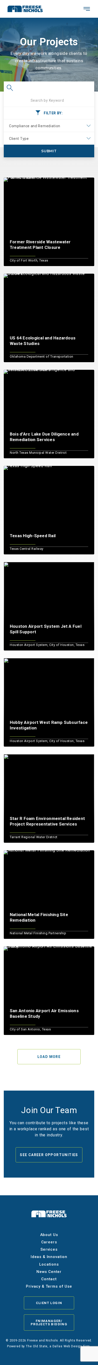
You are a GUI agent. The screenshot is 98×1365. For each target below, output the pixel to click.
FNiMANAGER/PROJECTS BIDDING (49, 1322)
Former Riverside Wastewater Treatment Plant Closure (40, 244)
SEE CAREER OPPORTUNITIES (49, 1155)
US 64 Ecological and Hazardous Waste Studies (42, 340)
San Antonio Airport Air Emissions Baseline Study (44, 1013)
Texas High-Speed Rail (33, 535)
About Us (49, 1234)
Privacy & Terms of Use (49, 1286)
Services (49, 1249)
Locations (49, 1264)
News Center (49, 1271)
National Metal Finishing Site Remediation (39, 917)
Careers (49, 1242)
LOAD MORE (49, 1057)
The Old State (36, 1346)
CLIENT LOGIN (49, 1303)
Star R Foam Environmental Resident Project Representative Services (47, 821)
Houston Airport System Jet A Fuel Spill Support (45, 629)
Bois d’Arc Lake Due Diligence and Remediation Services (44, 436)
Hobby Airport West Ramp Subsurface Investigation (49, 725)
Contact (49, 1279)
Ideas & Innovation (49, 1256)
